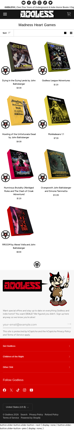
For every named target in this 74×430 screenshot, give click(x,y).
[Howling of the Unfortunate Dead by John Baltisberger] (18, 111)
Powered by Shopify (30, 418)
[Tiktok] (18, 390)
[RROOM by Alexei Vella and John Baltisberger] (18, 221)
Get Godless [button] (9, 346)
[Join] (68, 324)
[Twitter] (50, 3)
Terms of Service (15, 334)
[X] (11, 390)
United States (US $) (16, 407)
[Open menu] (8, 14)
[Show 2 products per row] (71, 33)
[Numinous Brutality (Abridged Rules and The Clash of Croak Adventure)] (18, 165)
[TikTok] (45, 3)
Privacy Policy (64, 331)
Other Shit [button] (8, 367)
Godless (9, 414)
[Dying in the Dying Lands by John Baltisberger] (18, 57)
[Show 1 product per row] (65, 33)
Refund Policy (51, 414)
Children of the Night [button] (13, 356)
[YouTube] (23, 3)
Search (23, 414)
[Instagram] (34, 3)
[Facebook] (29, 3)
